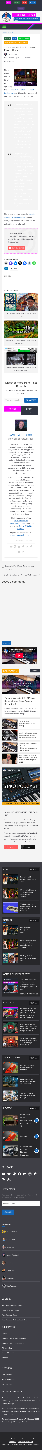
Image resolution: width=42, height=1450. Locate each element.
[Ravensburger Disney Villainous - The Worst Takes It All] (10, 1120)
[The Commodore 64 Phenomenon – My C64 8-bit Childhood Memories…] (10, 907)
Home (4, 32)
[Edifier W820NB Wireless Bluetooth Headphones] (10, 1151)
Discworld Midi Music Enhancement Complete (19, 567)
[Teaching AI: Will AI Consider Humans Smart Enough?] (10, 1096)
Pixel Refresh (24, 15)
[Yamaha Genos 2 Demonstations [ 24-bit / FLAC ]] (10, 724)
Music (14, 38)
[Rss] (23, 551)
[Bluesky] (19, 546)
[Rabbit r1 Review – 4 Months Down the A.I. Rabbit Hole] (10, 1067)
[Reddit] (19, 551)
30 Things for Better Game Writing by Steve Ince (28, 958)
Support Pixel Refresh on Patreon (14, 1338)
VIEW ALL (35, 671)
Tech (24, 2)
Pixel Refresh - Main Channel (12, 1305)
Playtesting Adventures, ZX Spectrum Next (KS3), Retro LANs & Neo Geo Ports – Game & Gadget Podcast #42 (28, 1012)
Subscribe (31, 400)
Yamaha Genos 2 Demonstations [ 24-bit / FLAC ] (27, 723)
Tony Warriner (7, 1384)
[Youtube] (11, 546)
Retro (8, 2)
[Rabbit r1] (10, 1136)
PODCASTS (24, 994)
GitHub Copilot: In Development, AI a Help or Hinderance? (28, 1081)
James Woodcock (13, 54)
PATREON (28, 847)
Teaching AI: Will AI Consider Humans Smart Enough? (28, 1095)
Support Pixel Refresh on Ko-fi (13, 1343)
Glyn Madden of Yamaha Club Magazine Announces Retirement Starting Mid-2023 (28, 758)
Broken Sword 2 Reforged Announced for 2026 (28, 879)
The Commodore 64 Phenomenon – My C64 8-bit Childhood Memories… (28, 907)
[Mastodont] (15, 546)
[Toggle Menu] (4, 26)
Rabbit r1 (23, 1136)
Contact (5, 1333)
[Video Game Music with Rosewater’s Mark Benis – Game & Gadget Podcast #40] (10, 1041)
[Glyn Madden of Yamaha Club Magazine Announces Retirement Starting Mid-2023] (10, 759)
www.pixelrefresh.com (24, 540)
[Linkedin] (27, 546)
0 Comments (10, 61)
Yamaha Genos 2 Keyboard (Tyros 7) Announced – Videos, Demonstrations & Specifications (28, 747)
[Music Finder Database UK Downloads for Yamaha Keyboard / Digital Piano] (10, 735)
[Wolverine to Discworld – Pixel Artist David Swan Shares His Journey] (10, 893)
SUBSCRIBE (33, 994)
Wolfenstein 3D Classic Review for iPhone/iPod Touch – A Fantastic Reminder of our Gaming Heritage (21, 1401)
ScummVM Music (24, 38)
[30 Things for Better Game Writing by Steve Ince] (10, 958)
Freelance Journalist (25, 1442)
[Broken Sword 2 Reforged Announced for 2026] (10, 879)
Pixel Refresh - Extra (9, 1315)
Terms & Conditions (9, 1353)
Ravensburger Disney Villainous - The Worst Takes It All (26, 1120)
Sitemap (5, 1358)
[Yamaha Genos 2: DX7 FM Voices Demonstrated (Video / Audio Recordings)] (21, 684)
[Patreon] (23, 546)
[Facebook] (31, 546)
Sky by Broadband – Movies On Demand (20, 575)
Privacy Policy (7, 1348)
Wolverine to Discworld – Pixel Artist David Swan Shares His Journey (28, 893)
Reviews (32, 2)
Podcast (21, 8)
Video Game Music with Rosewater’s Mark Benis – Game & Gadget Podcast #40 (28, 1041)
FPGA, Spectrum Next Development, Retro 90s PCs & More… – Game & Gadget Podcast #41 (28, 1027)
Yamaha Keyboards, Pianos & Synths (16, 42)
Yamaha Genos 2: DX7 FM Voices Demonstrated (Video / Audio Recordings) (19, 701)
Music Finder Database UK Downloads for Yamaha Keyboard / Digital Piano (28, 735)
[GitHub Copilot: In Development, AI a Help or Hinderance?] (10, 1081)
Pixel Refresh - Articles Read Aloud (15, 1320)
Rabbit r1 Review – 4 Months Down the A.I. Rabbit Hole (27, 1067)
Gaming (16, 2)
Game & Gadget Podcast (10, 1310)
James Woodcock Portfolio (21, 535)
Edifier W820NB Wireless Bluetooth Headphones (26, 1150)
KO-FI (11, 847)
